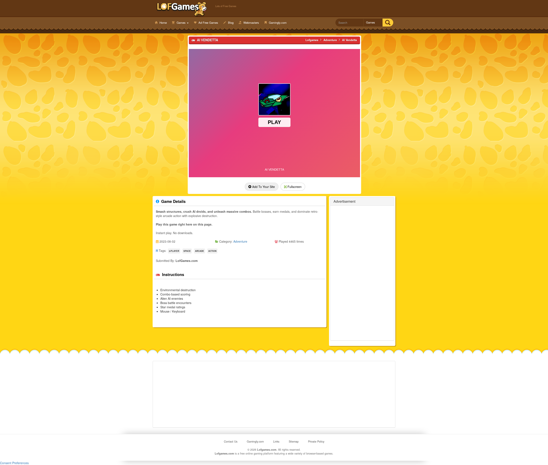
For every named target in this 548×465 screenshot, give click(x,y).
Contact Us (230, 441)
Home (163, 23)
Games (181, 23)
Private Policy (316, 441)
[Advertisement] (170, 101)
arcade (199, 250)
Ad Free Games (208, 23)
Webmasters (251, 23)
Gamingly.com (277, 23)
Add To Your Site (263, 187)
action (212, 250)
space (187, 250)
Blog (230, 23)
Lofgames (182, 8)
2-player (174, 250)
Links (276, 441)
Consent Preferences (14, 463)
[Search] (387, 23)
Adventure (240, 241)
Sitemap (294, 441)
